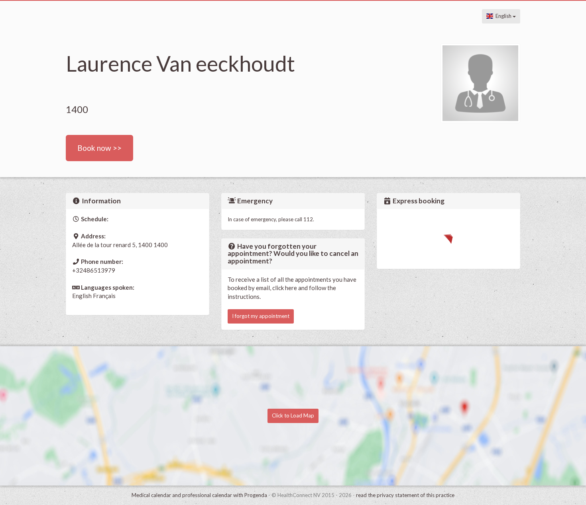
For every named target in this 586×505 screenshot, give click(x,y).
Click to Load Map (293, 415)
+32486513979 (93, 270)
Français (104, 295)
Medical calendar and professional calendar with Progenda (199, 495)
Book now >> (99, 147)
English (503, 16)
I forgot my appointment (260, 316)
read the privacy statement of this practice (405, 495)
